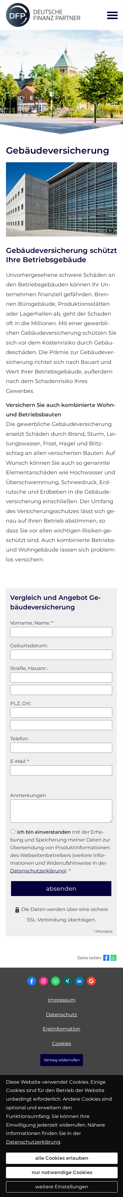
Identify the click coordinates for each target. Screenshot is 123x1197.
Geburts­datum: (28, 645)
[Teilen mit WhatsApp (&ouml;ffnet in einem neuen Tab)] (113, 958)
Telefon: (19, 739)
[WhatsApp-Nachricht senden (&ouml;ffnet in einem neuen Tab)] (55, 981)
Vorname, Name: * (31, 623)
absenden (61, 888)
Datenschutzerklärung (37, 871)
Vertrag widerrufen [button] (62, 1060)
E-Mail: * (19, 761)
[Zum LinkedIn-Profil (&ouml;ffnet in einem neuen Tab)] (79, 981)
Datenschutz (61, 1014)
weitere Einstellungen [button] (61, 1187)
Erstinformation (61, 1029)
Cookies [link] (61, 1043)
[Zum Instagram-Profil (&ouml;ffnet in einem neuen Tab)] (43, 981)
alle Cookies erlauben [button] (61, 1158)
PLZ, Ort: (20, 703)
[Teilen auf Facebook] (106, 958)
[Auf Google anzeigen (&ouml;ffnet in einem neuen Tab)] (91, 981)
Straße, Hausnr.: (28, 668)
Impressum (62, 1000)
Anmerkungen (28, 795)
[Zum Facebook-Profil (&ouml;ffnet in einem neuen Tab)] (31, 981)
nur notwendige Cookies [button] (62, 1172)
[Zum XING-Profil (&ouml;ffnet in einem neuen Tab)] (67, 981)
